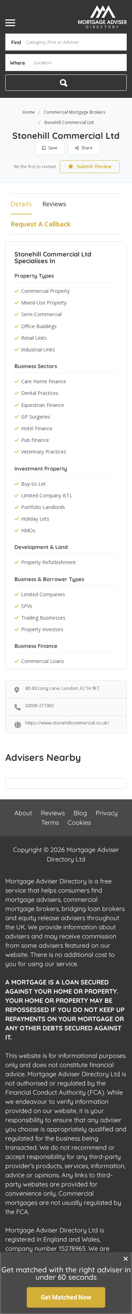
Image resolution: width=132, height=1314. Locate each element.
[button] (125, 1258)
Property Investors (42, 629)
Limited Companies (43, 594)
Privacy (107, 813)
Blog (80, 813)
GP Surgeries (35, 416)
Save (52, 148)
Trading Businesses (43, 617)
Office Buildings (39, 326)
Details (21, 204)
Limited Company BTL (46, 495)
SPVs (26, 606)
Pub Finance (35, 440)
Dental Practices (39, 393)
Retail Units (34, 338)
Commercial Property (45, 291)
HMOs (28, 530)
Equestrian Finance (42, 405)
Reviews (54, 204)
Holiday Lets (35, 518)
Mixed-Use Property (44, 302)
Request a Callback (41, 224)
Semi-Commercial (41, 314)
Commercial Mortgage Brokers (74, 112)
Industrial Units (38, 349)
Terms (50, 822)
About (23, 813)
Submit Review (93, 166)
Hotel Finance (36, 428)
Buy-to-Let (33, 483)
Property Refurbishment (48, 562)
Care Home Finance (43, 381)
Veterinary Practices (43, 451)
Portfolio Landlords (43, 507)
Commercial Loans (42, 661)
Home (29, 112)
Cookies (79, 822)
